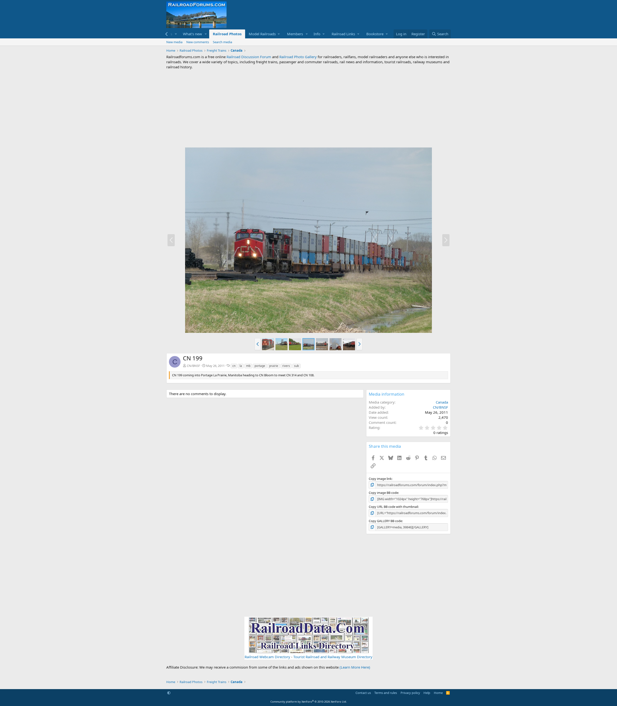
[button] (176, 33)
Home (438, 693)
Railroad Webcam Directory (267, 656)
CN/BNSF (193, 365)
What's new (192, 33)
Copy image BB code (383, 492)
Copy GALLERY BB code (385, 521)
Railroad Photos (227, 33)
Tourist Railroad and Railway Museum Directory (332, 656)
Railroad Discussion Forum (249, 56)
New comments (197, 42)
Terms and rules (385, 693)
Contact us (363, 693)
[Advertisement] (308, 108)
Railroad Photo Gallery (298, 56)
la (241, 366)
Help (426, 693)
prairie (273, 366)
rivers (286, 366)
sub (296, 366)
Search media (222, 42)
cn (233, 366)
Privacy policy (410, 693)
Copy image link (380, 478)
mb (248, 366)
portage (260, 366)
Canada (442, 402)
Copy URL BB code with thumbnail (393, 506)
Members (295, 33)
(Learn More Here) (355, 667)
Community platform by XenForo (308, 701)
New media (174, 42)
